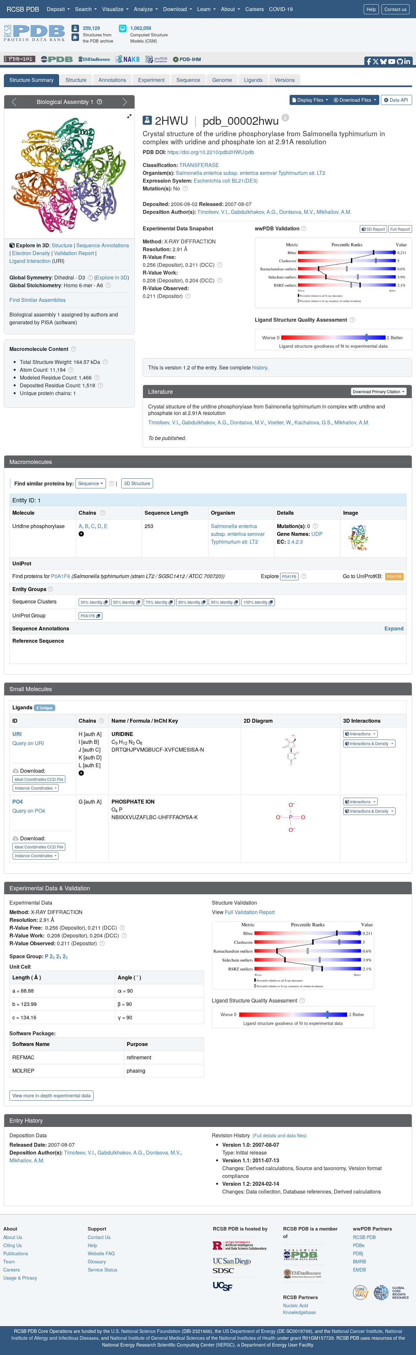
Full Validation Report (250, 912)
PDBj (358, 1253)
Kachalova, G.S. (313, 422)
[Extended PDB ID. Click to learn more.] (285, 117)
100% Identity (255, 602)
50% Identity (124, 602)
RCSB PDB (22, 9)
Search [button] (84, 9)
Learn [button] (204, 9)
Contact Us (99, 1237)
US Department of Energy (249, 1331)
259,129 (91, 28)
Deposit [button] (56, 9)
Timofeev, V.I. (212, 211)
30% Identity (91, 602)
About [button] (228, 9)
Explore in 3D (111, 277)
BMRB (359, 1261)
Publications (15, 1253)
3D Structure (137, 483)
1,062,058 (140, 28)
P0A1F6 (60, 576)
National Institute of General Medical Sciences (157, 1338)
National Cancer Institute (357, 1331)
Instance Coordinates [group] (34, 788)
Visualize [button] (113, 9)
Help (371, 9)
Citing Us (12, 1245)
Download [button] (175, 9)
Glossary (97, 1261)
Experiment (151, 80)
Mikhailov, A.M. (334, 211)
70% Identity (156, 602)
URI (16, 734)
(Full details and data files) (280, 1135)
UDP (317, 533)
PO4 (17, 801)
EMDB (359, 1269)
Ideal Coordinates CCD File (39, 779)
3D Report (376, 229)
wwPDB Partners (372, 1228)
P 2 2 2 (56, 956)
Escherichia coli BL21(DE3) (226, 180)
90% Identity (189, 602)
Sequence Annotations (102, 245)
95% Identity (222, 602)
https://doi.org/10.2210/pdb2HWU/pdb (210, 152)
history (259, 367)
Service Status (102, 1269)
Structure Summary (31, 80)
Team (9, 1261)
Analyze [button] (144, 9)
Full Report (400, 229)
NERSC (225, 1344)
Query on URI (28, 743)
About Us (12, 1237)
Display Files (310, 100)
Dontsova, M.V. (296, 211)
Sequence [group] (88, 483)
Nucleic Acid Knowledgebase (299, 1308)
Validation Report (74, 253)
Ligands (253, 80)
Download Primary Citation (377, 391)
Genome (222, 80)
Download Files (355, 100)
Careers (254, 9)
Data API (398, 100)
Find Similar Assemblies (37, 299)
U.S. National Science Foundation (145, 1331)
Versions (285, 80)
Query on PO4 (28, 810)
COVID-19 (281, 9)
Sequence (188, 80)
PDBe (359, 1245)
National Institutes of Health (247, 1338)
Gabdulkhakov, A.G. (254, 211)
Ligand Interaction (30, 261)
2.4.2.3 (295, 541)
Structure (76, 80)
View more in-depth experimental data (51, 1095)
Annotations (112, 80)
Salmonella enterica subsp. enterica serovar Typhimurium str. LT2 (250, 172)
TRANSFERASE (199, 165)
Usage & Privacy (20, 1277)
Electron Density (31, 253)
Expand (394, 628)
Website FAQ (101, 1253)
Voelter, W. (279, 422)
